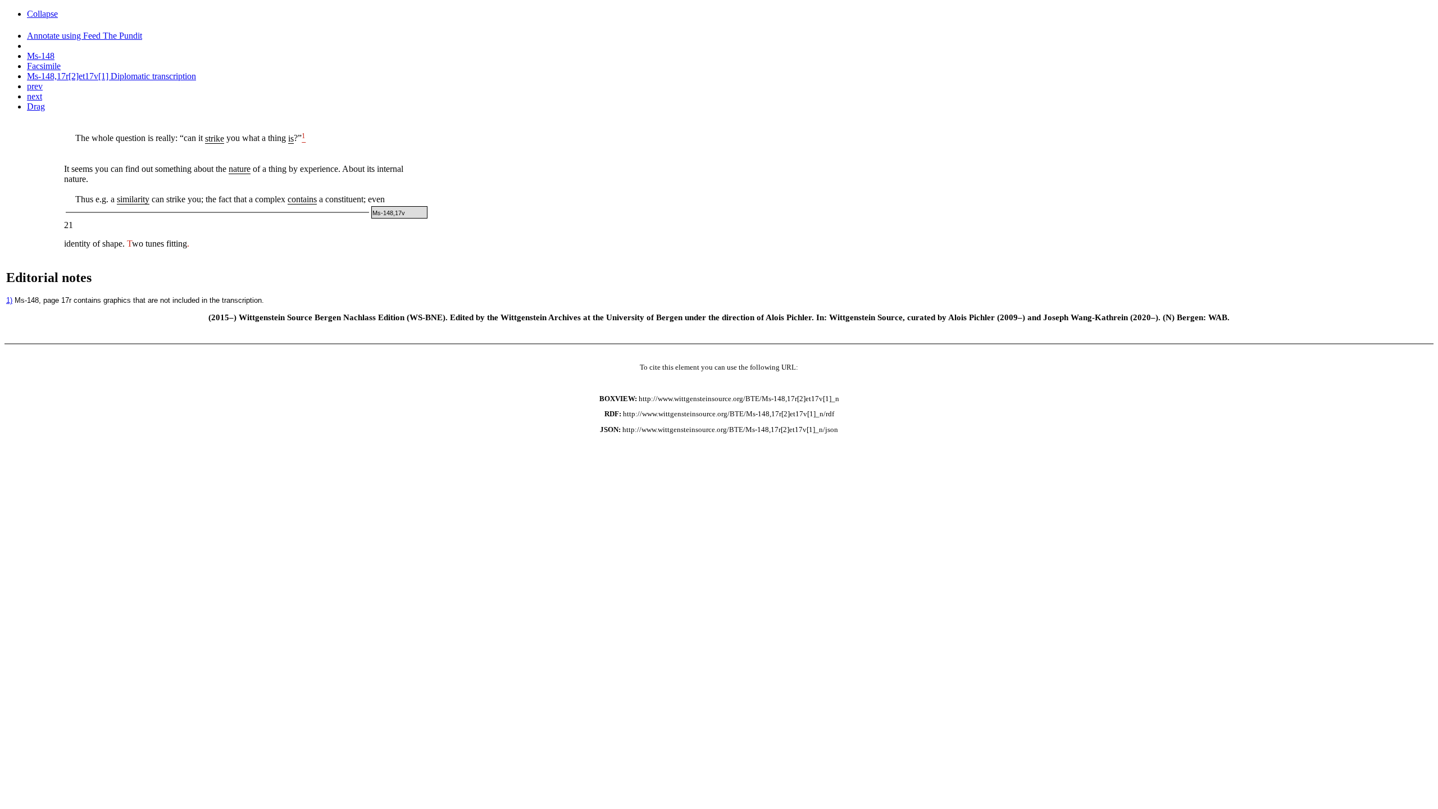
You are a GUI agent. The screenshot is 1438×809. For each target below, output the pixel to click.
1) (9, 300)
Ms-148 (40, 56)
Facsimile (44, 66)
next (34, 96)
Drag (36, 106)
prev (35, 86)
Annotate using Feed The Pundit (84, 35)
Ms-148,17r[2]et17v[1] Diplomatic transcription (111, 76)
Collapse (42, 14)
